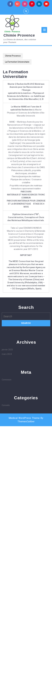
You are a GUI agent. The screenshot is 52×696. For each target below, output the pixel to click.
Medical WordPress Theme (24, 418)
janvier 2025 (7, 349)
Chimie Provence (19, 35)
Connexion (6, 379)
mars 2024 (7, 354)
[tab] (44, 30)
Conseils (6, 405)
